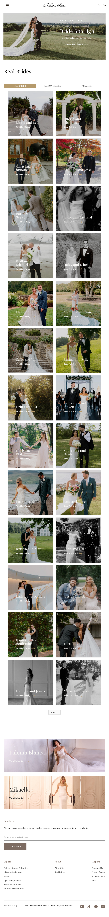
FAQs (94, 880)
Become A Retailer (13, 885)
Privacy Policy (98, 872)
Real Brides (60, 872)
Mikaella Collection (13, 872)
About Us (59, 868)
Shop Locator (98, 876)
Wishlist (7, 876)
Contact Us (97, 868)
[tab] (20, 86)
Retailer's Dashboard (14, 889)
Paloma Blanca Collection (16, 868)
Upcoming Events (12, 880)
